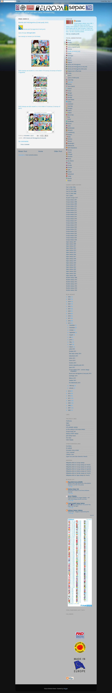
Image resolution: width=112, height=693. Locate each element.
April (70, 344)
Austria (69, 53)
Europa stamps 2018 (71, 223)
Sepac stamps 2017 (71, 256)
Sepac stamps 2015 (71, 252)
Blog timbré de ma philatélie (75, 482)
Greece (69, 101)
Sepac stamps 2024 (71, 271)
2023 (69, 304)
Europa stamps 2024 (71, 235)
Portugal (70, 154)
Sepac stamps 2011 (71, 246)
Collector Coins (70, 454)
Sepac (67, 423)
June (70, 339)
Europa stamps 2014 (71, 214)
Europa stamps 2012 (71, 210)
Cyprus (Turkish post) (73, 77)
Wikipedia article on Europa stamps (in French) (78, 464)
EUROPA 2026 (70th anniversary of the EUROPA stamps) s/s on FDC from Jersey (79, 484)
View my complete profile (72, 34)
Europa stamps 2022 (71, 231)
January (71, 388)
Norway (70, 150)
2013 (69, 393)
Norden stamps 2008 (71, 277)
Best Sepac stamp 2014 (75, 353)
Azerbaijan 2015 (73, 375)
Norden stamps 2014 (71, 284)
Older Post (58, 151)
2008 (69, 405)
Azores (69, 58)
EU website (69, 448)
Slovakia (70, 165)
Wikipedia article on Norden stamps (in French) (78, 473)
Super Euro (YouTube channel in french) (76, 456)
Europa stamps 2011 (71, 208)
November (72, 327)
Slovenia (70, 167)
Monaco (70, 141)
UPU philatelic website (72, 427)
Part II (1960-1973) (71, 189)
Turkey (69, 176)
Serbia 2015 (72, 358)
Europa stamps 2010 (71, 206)
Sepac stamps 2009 (71, 244)
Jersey (69, 119)
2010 (69, 400)
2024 (69, 301)
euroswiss (78, 21)
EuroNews (68, 446)
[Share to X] (44, 136)
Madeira (70, 134)
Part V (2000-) (69, 195)
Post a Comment (25, 144)
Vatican (69, 180)
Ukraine (70, 178)
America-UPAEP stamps (72, 433)
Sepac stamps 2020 (71, 263)
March (71, 347)
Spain (69, 169)
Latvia (69, 126)
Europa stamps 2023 (71, 233)
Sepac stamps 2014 (71, 250)
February (71, 385)
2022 (69, 306)
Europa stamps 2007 (71, 199)
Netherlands (71, 145)
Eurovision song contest (72, 450)
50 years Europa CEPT (72, 197)
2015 (24, 138)
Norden (68, 425)
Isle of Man (71, 115)
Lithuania (70, 130)
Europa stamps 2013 (71, 212)
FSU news (68, 437)
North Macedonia (72, 147)
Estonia (69, 84)
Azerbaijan (70, 55)
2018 (69, 316)
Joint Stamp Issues (71, 435)
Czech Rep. (71, 80)
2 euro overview (70, 452)
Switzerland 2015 (73, 356)
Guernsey (70, 106)
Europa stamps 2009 (71, 204)
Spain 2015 (72, 367)
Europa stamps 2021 (71, 229)
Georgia (70, 93)
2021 (69, 308)
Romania (70, 156)
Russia (69, 158)
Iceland (69, 110)
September (72, 332)
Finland (69, 88)
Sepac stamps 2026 (71, 275)
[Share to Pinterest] (47, 136)
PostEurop (69, 421)
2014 (69, 391)
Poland (69, 152)
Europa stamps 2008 (71, 202)
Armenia (70, 49)
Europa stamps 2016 (71, 218)
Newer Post (22, 151)
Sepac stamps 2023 (71, 269)
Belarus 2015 (72, 378)
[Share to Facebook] (46, 136)
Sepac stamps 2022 (71, 267)
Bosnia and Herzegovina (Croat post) (36, 138)
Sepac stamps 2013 (71, 248)
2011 (69, 398)
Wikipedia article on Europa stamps (75, 462)
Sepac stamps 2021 (71, 265)
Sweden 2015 (72, 380)
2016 (69, 320)
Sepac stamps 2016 (71, 254)
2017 (69, 318)
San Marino (71, 161)
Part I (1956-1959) (70, 187)
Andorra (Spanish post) (74, 47)
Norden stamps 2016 (71, 286)
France (69, 90)
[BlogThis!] (42, 136)
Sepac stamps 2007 (71, 242)
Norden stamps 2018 (71, 288)
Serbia (69, 163)
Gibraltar (70, 97)
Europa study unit (71, 431)
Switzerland (71, 174)
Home (40, 151)
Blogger (65, 688)
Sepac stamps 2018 (71, 258)
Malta (69, 136)
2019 (69, 313)
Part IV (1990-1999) (71, 193)
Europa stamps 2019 (71, 225)
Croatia (69, 73)
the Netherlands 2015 (74, 382)
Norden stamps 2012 (71, 281)
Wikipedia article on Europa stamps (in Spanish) (78, 469)
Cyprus (69, 75)
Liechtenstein (71, 128)
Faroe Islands (71, 86)
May (70, 342)
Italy (69, 117)
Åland (69, 40)
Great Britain (71, 99)
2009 (69, 403)
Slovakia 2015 (72, 351)
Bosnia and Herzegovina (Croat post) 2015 (80, 373)
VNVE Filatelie (69, 440)
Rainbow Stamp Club (73, 489)
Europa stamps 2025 (71, 237)
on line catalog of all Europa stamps (75, 429)
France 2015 (72, 360)
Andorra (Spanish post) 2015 (76, 365)
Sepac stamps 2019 (71, 260)
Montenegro (71, 143)
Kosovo (69, 123)
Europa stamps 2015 (71, 216)
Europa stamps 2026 (71, 239)
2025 (69, 299)
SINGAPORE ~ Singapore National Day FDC (78, 511)
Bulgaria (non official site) (74, 71)
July (70, 337)
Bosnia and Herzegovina (74, 64)
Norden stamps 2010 (71, 279)
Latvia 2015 (72, 349)
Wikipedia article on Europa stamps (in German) (78, 467)
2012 (69, 395)
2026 (69, 296)
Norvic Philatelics (72, 496)
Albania (69, 42)
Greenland (70, 104)
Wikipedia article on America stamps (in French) (78, 471)
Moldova (70, 139)
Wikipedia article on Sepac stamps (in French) (78, 475)
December (72, 325)
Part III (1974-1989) (71, 191)
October (71, 330)
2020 (69, 311)
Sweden (70, 172)
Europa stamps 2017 (71, 220)
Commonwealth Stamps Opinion (76, 503)
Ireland (69, 112)
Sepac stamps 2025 (71, 273)
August (71, 335)
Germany (70, 95)
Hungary (70, 108)
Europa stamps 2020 (71, 227)
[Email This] (41, 136)
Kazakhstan (71, 121)
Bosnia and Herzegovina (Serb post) (77, 69)
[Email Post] (37, 135)
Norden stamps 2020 (71, 290)
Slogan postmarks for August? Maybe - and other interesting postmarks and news (79, 498)
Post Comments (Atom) (32, 155)
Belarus (70, 60)
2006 (69, 410)
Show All (92, 515)
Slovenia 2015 (72, 363)
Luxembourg (71, 132)
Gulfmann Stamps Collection (75, 510)
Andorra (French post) (73, 45)
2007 (69, 408)
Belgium (70, 62)
